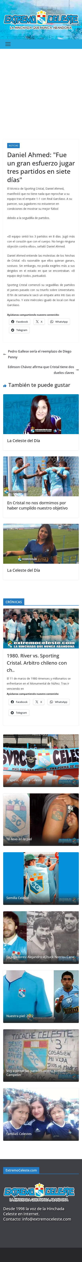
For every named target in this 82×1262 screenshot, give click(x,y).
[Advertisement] (41, 92)
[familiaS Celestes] (41, 1114)
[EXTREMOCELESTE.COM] (39, 1180)
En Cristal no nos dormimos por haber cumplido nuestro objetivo (37, 505)
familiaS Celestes (19, 1134)
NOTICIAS (13, 145)
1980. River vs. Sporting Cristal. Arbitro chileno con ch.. (37, 662)
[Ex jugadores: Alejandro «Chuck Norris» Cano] (41, 937)
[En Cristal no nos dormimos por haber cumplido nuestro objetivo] (41, 459)
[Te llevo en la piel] (41, 819)
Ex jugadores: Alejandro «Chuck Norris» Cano (40, 957)
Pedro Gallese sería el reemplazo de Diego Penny (39, 354)
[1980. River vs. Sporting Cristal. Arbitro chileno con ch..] (41, 628)
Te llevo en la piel (19, 839)
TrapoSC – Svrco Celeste (24, 780)
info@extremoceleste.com (46, 1219)
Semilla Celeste (17, 898)
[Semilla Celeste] (41, 878)
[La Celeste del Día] (41, 397)
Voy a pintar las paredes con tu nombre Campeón (36, 1073)
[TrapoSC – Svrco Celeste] (41, 760)
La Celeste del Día (23, 440)
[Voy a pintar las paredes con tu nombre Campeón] (41, 1055)
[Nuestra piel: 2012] (41, 996)
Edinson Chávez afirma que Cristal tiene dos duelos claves (41, 370)
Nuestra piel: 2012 (19, 1016)
